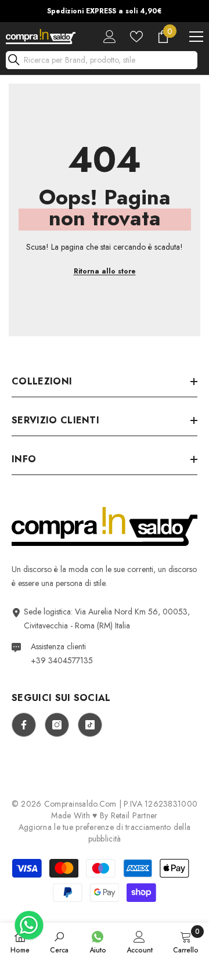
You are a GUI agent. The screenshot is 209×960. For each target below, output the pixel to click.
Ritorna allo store (105, 271)
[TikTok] (90, 725)
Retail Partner (134, 815)
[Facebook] (24, 725)
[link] (59, 941)
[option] (104, 11)
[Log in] (109, 36)
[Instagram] (57, 725)
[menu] (196, 37)
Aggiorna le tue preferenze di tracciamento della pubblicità (104, 832)
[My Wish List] (136, 36)
